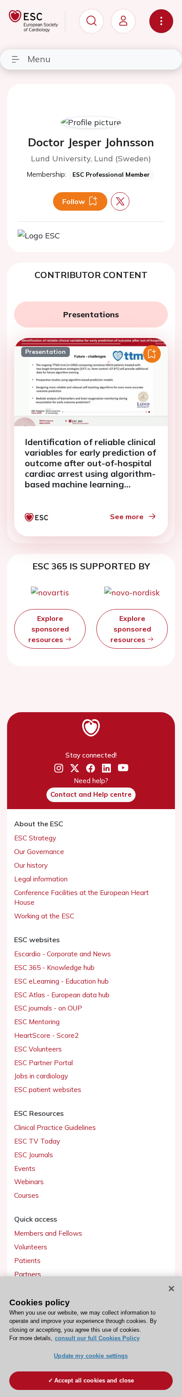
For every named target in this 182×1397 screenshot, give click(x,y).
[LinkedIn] (106, 768)
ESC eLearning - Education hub (61, 981)
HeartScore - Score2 (46, 1035)
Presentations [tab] (91, 314)
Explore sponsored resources (48, 629)
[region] (91, 1336)
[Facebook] (90, 768)
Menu (38, 58)
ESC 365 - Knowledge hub (54, 967)
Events (24, 1168)
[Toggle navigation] (161, 21)
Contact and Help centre (91, 794)
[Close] (171, 1288)
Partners (27, 1274)
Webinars (29, 1182)
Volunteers (30, 1247)
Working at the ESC (44, 916)
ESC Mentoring (37, 1022)
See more (127, 516)
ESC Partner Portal (43, 1063)
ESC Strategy (35, 838)
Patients (27, 1260)
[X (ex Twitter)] (74, 768)
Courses (26, 1195)
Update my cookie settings (91, 1355)
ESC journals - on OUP (48, 1008)
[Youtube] (123, 768)
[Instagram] (58, 768)
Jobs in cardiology (41, 1076)
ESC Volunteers (38, 1049)
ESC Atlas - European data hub (62, 995)
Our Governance (39, 851)
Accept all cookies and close (94, 1380)
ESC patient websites (47, 1089)
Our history (31, 865)
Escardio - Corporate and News (62, 954)
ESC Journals (33, 1155)
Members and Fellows (48, 1233)
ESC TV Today (37, 1141)
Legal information (41, 879)
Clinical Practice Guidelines (55, 1127)
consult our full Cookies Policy (97, 1338)
